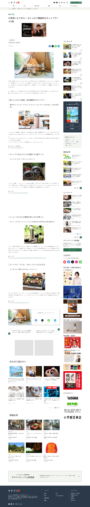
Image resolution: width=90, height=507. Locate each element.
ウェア (51, 460)
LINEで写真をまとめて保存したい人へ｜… (76, 156)
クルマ (73, 139)
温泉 (45, 437)
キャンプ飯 (35, 437)
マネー (73, 141)
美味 (14, 6)
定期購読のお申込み (74, 495)
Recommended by (52, 407)
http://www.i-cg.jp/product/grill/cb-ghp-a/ (19, 302)
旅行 (25, 6)
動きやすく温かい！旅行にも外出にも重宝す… (51, 457)
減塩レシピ (68, 141)
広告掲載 (72, 496)
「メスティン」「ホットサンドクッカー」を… (34, 434)
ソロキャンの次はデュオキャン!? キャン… (34, 457)
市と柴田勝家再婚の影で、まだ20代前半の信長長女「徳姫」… (77, 79)
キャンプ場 (55, 437)
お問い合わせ (73, 500)
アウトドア (11, 42)
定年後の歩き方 (68, 143)
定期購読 (72, 128)
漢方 (70, 145)
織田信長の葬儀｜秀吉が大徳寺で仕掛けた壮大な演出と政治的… (76, 71)
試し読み (72, 125)
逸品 (44, 454)
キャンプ (18, 42)
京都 (66, 145)
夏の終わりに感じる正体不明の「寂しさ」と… (76, 182)
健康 (49, 6)
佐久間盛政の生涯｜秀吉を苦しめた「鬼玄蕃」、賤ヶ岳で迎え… (76, 46)
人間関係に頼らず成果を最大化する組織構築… (76, 175)
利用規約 (72, 498)
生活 (60, 6)
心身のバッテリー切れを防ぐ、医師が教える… (76, 162)
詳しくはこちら (72, 250)
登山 (10, 437)
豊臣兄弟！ (68, 139)
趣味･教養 (37, 6)
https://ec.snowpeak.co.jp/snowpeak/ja (18, 192)
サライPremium (59, 495)
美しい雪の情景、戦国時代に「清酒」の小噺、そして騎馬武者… (76, 55)
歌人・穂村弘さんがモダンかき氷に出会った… (76, 169)
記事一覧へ (76, 188)
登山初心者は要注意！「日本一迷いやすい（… (16, 434)
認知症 (77, 141)
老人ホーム (75, 143)
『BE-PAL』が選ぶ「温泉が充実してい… (51, 434)
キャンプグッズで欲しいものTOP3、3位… (14, 457)
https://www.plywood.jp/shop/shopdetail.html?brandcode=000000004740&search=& (27, 257)
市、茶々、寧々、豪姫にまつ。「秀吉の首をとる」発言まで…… (76, 95)
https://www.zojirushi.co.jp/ (16, 147)
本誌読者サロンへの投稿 (75, 493)
